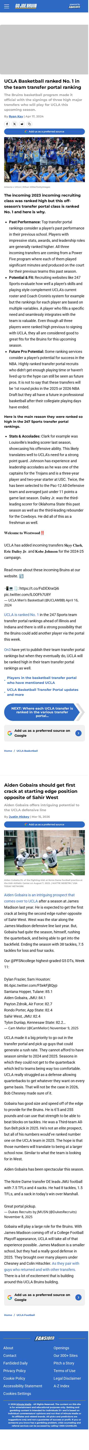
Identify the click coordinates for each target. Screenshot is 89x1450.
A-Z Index (61, 1386)
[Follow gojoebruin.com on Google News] (78, 733)
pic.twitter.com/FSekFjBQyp (34, 985)
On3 (8, 649)
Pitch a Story (64, 1363)
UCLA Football (26, 1315)
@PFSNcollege (23, 961)
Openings (61, 1348)
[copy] (29, 124)
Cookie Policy (14, 1378)
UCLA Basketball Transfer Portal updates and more (42, 692)
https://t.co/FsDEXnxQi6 (39, 588)
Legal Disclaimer (67, 1378)
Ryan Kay (16, 116)
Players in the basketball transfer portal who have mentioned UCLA (42, 680)
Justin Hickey (19, 817)
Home (8, 750)
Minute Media (23, 1404)
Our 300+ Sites (66, 1355)
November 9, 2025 (64, 1028)
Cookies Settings (17, 1393)
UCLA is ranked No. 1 (21, 615)
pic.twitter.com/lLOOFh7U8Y (27, 594)
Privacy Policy (14, 1371)
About (8, 1348)
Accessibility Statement (22, 1386)
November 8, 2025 (18, 1217)
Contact (9, 1355)
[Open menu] (6, 6)
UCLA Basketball (27, 750)
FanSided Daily (15, 1363)
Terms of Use (65, 1371)
